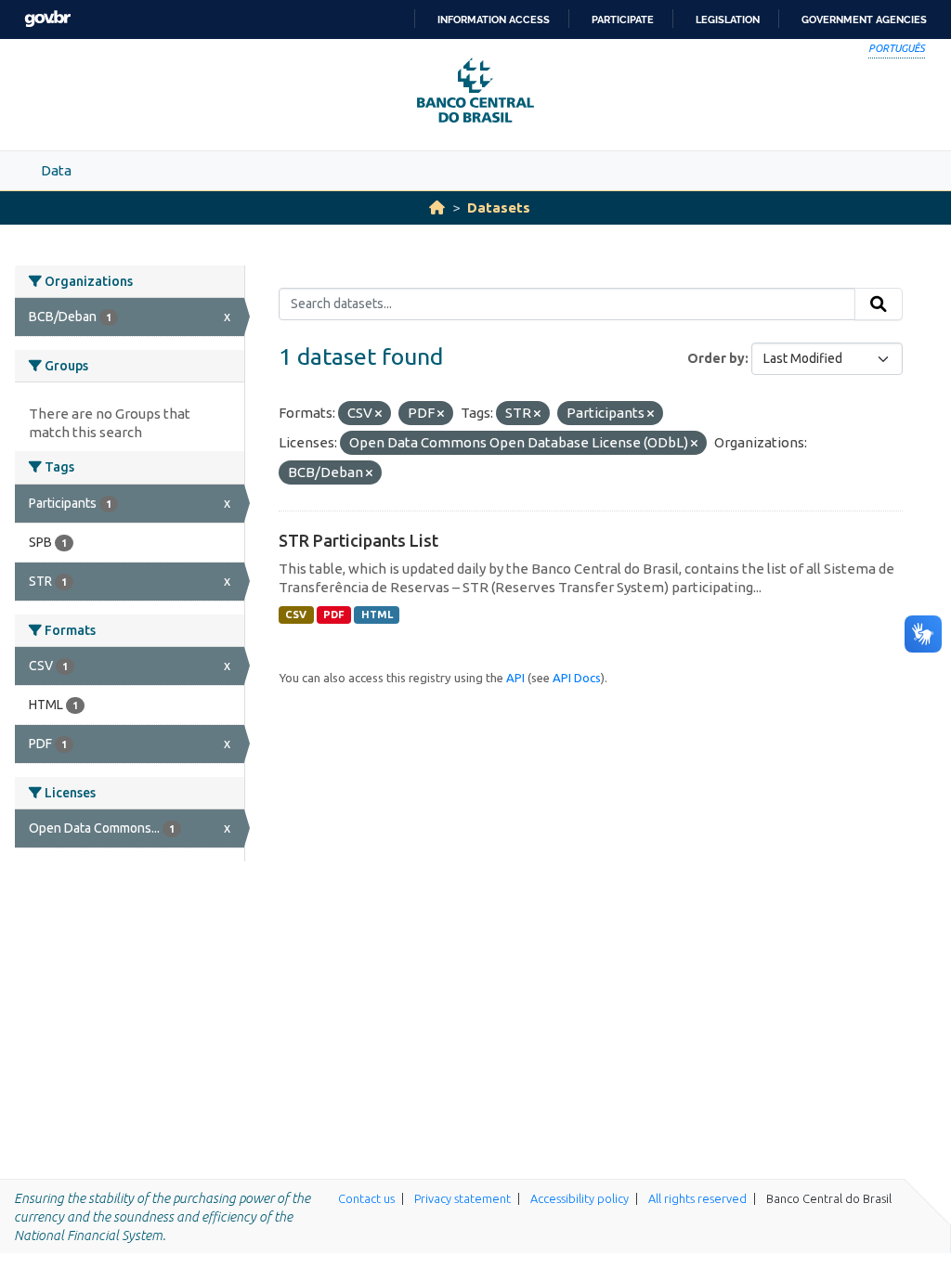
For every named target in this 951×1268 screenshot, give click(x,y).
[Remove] (378, 414)
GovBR (47, 19)
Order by (716, 358)
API (515, 677)
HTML (377, 614)
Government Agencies (864, 19)
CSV (295, 614)
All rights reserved (697, 1198)
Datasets (498, 207)
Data (56, 170)
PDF (334, 614)
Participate (623, 19)
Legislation (728, 19)
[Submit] (878, 304)
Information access (493, 19)
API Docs (577, 677)
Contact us (366, 1198)
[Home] (437, 207)
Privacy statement (462, 1198)
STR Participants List (358, 540)
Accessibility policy (579, 1198)
